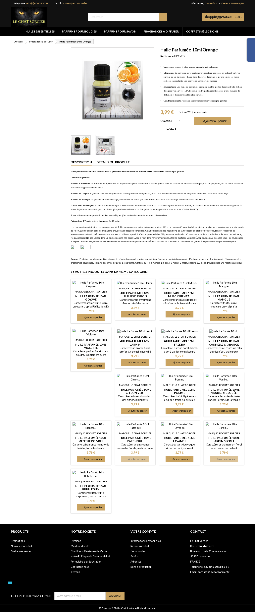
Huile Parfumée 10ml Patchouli (135, 439)
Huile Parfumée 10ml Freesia (179, 343)
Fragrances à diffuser (161, 31)
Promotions (18, 540)
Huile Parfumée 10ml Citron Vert (135, 391)
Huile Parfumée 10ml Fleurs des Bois (135, 294)
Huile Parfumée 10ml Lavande (179, 439)
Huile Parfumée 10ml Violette (90, 346)
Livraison (76, 540)
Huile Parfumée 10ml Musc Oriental (179, 294)
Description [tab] (81, 162)
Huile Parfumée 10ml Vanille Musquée (223, 391)
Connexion (211, 3)
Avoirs (134, 556)
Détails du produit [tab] (113, 162)
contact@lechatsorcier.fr (76, 3)
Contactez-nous (80, 566)
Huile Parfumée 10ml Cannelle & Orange (223, 343)
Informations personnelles (145, 540)
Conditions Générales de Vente (89, 551)
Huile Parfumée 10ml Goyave (90, 298)
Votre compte (143, 531)
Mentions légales (80, 546)
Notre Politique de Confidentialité (90, 556)
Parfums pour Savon (120, 31)
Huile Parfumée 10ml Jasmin (135, 343)
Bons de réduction (141, 566)
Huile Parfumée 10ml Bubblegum (90, 487)
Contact (198, 531)
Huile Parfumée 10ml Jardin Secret (223, 439)
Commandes (137, 551)
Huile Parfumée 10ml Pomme (179, 391)
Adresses (135, 561)
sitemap (75, 572)
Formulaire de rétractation (86, 561)
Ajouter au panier (212, 121)
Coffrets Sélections (202, 31)
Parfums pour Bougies (79, 31)
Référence (167, 56)
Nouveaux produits (22, 546)
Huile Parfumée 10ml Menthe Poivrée (90, 439)
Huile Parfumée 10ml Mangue (223, 298)
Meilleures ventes (21, 551)
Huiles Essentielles (40, 31)
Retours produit (139, 546)
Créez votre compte (232, 3)
